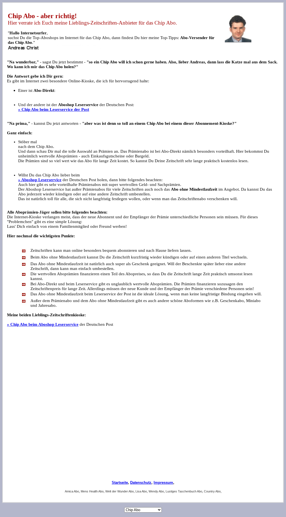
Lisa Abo (141, 491)
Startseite (120, 482)
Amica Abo (72, 491)
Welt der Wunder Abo (119, 491)
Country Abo (212, 491)
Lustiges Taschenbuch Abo (184, 491)
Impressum (163, 482)
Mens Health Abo (92, 491)
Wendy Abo (156, 491)
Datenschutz (140, 482)
